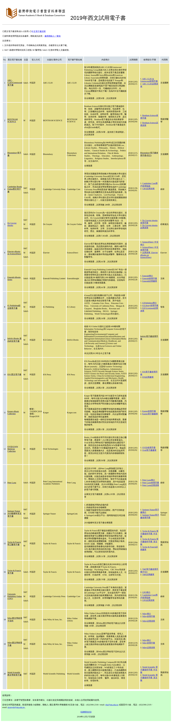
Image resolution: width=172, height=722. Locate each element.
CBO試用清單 (148, 189)
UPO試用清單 (148, 600)
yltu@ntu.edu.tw (111, 705)
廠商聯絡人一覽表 (53, 36)
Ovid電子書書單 (149, 450)
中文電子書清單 (39, 31)
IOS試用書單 (148, 377)
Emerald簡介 (147, 276)
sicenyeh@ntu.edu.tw (16, 707)
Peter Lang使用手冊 (150, 483)
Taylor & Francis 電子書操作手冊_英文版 (149, 541)
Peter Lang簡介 (148, 480)
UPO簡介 (146, 592)
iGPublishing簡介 (149, 303)
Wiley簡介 (146, 614)
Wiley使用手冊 (148, 616)
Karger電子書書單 (150, 414)
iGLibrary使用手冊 (150, 305)
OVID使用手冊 (149, 447)
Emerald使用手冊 (149, 278)
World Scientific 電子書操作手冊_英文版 (149, 677)
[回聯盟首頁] (86, 712)
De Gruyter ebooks (11, 224)
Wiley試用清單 (148, 621)
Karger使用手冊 (149, 411)
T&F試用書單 (148, 574)
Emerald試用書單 (149, 281)
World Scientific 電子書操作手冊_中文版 (149, 669)
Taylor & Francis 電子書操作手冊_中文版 (149, 533)
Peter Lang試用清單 (150, 485)
